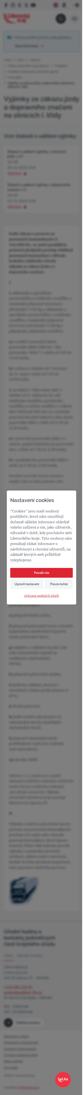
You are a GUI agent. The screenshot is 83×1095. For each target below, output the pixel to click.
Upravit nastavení (26, 584)
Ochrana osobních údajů (41, 596)
